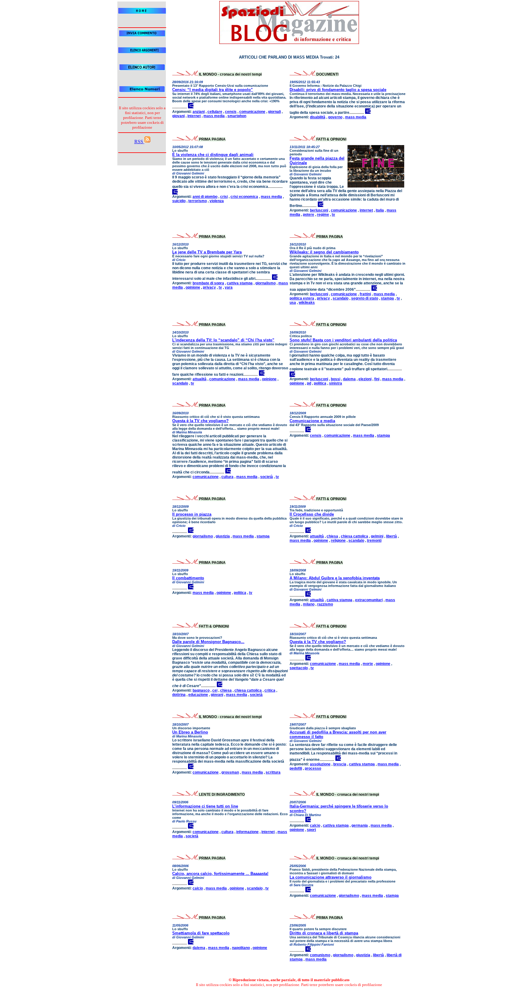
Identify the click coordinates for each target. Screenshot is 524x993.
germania (359, 825)
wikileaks (307, 302)
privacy (209, 287)
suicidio (179, 201)
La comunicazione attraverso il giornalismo (330, 877)
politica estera (302, 298)
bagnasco (201, 690)
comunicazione (252, 112)
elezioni (364, 379)
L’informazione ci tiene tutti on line (205, 806)
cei (214, 690)
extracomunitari (369, 600)
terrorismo (197, 201)
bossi (335, 379)
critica (269, 690)
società (266, 477)
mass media (214, 116)
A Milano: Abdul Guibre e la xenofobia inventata (335, 578)
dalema (349, 379)
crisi (224, 197)
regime (323, 214)
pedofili (296, 768)
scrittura (273, 772)
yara (229, 287)
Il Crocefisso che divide (312, 514)
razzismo (325, 604)
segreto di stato (364, 298)
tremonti (374, 540)
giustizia (223, 536)
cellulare (214, 112)
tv (333, 214)
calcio (315, 825)
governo (335, 117)
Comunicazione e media (312, 421)
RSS (139, 141)
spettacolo (299, 668)
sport (311, 830)
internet (194, 116)
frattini (365, 294)
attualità (200, 379)
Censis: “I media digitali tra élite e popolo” (212, 89)
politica (320, 383)
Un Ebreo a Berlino (190, 732)
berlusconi (319, 210)
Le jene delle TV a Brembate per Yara (207, 252)
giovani (178, 116)
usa (293, 302)
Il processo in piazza (191, 514)
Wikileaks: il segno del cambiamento (324, 252)
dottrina (179, 695)
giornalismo (265, 283)
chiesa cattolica (354, 536)
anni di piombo (205, 197)
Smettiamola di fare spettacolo (201, 933)
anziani (199, 112)
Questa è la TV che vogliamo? (200, 421)
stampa (387, 298)
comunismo (320, 955)
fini (376, 379)
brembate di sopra (208, 283)
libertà (391, 536)
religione (338, 540)
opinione (193, 287)
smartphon (236, 116)
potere (308, 214)
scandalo (340, 298)
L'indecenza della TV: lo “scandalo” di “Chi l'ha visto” (223, 340)
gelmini (377, 536)
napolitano (241, 948)
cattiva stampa (240, 283)
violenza (217, 201)
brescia (339, 764)
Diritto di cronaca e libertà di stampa (324, 933)
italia (380, 210)
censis (231, 112)
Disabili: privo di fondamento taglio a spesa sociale (338, 89)
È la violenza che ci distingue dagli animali (213, 154)
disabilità (317, 117)
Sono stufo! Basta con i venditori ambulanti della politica (343, 340)
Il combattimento (188, 578)
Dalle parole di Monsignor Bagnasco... (208, 641)
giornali (274, 112)
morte (368, 664)
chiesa (332, 536)
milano (308, 604)
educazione (198, 695)
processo (313, 768)
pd (309, 383)
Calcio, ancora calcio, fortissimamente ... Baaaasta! (220, 873)
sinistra (335, 383)
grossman (230, 772)
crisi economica (244, 197)
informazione (247, 832)
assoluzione (320, 764)
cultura (227, 477)
